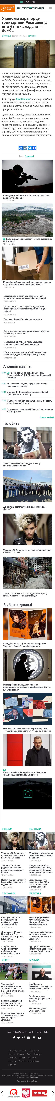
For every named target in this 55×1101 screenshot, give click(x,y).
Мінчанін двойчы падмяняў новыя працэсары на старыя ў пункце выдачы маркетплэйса (27, 283)
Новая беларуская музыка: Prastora (38, 1009)
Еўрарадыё (6, 36)
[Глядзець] (4, 239)
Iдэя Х (31, 1032)
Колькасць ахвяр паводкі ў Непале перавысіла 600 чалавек (27, 240)
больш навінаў (47, 417)
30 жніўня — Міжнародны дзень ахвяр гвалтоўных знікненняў (21, 464)
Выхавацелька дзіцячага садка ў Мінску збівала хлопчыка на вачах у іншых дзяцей (25, 297)
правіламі (34, 1078)
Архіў (29, 1054)
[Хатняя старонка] (29, 8)
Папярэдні (2, 1093)
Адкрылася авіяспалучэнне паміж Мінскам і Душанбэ (24, 508)
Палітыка (35, 829)
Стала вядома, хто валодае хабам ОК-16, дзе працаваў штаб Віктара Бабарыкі (39, 883)
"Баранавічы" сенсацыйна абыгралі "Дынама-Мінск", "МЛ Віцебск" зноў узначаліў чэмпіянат (29, 375)
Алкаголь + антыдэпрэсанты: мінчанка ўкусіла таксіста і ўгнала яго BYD (26, 332)
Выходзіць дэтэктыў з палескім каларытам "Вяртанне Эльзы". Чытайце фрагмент (24, 644)
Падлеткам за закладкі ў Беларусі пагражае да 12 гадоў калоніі (30, 410)
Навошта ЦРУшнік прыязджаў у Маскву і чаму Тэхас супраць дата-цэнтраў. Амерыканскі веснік (27, 729)
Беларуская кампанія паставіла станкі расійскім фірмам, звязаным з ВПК (11, 921)
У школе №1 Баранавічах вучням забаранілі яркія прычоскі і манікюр (28, 393)
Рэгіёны (20, 1054)
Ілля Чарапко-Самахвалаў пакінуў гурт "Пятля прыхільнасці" (41, 986)
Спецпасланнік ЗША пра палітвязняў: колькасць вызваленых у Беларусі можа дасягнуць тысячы (41, 869)
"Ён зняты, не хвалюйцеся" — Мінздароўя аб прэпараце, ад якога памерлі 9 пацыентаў (25, 353)
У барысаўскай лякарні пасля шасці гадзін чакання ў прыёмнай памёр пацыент (24, 343)
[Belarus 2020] (28, 1093)
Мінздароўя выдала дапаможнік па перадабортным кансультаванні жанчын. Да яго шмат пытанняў (27, 687)
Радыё (12, 1054)
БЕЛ (21, 2)
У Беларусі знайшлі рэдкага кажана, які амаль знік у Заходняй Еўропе (29, 402)
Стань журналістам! (17, 1050)
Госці (9, 1032)
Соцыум (7, 829)
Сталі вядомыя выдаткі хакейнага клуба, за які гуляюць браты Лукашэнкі (12, 1016)
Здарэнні (32, 36)
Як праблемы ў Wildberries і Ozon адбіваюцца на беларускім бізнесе (10, 950)
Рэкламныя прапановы (29, 1061)
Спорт (6, 960)
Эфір (46, 1032)
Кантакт (12, 1061)
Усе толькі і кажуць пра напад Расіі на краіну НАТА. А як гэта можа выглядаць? (25, 594)
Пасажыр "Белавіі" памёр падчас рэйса (23, 319)
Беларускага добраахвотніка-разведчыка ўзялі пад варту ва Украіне (26, 196)
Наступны (53, 1093)
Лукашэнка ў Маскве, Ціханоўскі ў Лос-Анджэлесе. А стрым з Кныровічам (12, 935)
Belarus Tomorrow (20, 1032)
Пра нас (12, 1065)
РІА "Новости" (23, 99)
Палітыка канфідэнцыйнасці (27, 1081)
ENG (33, 2)
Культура (35, 893)
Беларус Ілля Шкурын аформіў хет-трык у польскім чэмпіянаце (27, 384)
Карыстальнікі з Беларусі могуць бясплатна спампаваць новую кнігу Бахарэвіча (24, 773)
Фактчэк (38, 1032)
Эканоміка (8, 893)
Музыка (34, 960)
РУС (27, 2)
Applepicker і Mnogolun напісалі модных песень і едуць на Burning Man (41, 948)
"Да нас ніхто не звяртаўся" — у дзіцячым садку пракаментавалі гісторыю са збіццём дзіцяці (25, 308)
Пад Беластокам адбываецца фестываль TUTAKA (41, 998)
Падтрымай (34, 1050)
